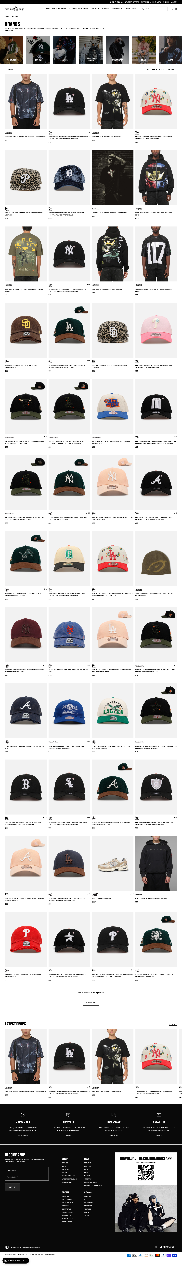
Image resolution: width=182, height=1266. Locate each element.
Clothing (72, 8)
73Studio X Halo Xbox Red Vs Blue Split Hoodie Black (153, 214)
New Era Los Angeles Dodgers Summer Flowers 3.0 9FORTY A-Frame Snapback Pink (112, 595)
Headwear (83, 8)
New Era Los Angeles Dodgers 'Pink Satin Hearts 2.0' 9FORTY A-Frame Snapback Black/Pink (69, 138)
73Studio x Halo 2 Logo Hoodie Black (107, 289)
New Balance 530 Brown (101, 898)
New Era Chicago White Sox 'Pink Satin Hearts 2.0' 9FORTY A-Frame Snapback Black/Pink (68, 823)
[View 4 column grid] (154, 69)
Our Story (66, 1196)
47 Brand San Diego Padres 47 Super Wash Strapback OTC (21, 366)
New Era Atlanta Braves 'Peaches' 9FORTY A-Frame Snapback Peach (24, 899)
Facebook (88, 1196)
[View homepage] (14, 8)
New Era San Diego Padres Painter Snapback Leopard (109, 366)
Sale (134, 8)
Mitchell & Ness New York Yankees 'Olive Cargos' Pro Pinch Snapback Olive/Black (24, 519)
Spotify (87, 1212)
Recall (87, 1169)
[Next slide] (176, 1062)
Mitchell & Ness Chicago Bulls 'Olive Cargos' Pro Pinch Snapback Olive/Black (24, 442)
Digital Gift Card (69, 1176)
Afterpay (87, 1179)
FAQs (86, 1172)
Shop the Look (68, 1203)
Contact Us (66, 1209)
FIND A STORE (158, 2)
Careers (65, 1206)
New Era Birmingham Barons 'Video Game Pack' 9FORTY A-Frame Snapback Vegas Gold (67, 595)
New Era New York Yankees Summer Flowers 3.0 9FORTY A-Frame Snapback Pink (153, 138)
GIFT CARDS (146, 2)
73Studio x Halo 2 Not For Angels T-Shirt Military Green (24, 290)
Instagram (88, 1203)
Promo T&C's (67, 1222)
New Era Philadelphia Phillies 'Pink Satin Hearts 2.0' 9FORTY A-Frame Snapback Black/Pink (112, 976)
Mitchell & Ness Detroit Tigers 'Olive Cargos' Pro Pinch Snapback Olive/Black (155, 671)
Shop (65, 1159)
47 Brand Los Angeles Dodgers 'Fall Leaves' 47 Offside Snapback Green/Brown (67, 366)
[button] (175, 8)
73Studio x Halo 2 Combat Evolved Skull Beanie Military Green (154, 595)
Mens (54, 8)
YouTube (87, 1209)
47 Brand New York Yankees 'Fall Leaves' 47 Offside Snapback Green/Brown (68, 519)
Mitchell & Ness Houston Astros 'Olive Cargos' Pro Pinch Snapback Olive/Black (156, 747)
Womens (62, 8)
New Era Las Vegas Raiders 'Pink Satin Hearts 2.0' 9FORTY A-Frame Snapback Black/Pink (154, 823)
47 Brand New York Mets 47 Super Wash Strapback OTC (68, 671)
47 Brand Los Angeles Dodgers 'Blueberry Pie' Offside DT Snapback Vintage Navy (67, 899)
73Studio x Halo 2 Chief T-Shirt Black (106, 137)
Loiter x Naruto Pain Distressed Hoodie (151, 898)
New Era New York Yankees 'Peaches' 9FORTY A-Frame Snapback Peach (112, 519)
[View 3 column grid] (149, 69)
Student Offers (90, 1182)
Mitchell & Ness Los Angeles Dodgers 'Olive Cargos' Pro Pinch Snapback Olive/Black (66, 442)
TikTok (87, 1215)
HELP (167, 2)
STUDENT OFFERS (132, 2)
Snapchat (88, 1206)
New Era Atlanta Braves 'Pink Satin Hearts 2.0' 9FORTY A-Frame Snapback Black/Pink (153, 519)
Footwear (95, 8)
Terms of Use (67, 1215)
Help (86, 1159)
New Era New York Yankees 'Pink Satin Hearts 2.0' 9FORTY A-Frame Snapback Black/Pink (67, 290)
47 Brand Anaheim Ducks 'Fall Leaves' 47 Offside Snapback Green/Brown (154, 976)
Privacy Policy (67, 1212)
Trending (115, 8)
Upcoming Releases (70, 1179)
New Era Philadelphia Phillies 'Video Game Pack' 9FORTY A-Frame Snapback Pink (154, 366)
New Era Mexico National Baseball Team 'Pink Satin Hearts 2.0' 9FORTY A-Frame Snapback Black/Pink (155, 442)
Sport (64, 1172)
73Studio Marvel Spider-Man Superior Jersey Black (25, 137)
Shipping (87, 1166)
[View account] (171, 8)
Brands (105, 8)
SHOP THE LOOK (116, 2)
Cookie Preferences (93, 1185)
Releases (125, 8)
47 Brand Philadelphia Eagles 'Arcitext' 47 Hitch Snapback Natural (111, 747)
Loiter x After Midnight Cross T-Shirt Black (109, 213)
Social (88, 1192)
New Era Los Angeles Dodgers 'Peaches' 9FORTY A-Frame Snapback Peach (111, 671)
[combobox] (154, 9)
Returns (87, 1163)
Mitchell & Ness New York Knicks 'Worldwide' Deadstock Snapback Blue (66, 747)
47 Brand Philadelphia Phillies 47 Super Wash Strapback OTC (23, 976)
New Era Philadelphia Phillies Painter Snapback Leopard (24, 214)
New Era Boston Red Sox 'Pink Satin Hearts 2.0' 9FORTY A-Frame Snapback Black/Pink (23, 823)
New (48, 8)
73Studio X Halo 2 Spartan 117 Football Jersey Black (153, 290)
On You (87, 1176)
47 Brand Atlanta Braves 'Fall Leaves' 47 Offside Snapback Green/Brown (111, 823)
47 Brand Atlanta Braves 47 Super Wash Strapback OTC (25, 747)
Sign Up (12, 1187)
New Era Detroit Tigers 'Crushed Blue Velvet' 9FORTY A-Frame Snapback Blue (66, 214)
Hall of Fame (67, 1199)
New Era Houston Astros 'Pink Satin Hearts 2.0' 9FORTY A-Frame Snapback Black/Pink (67, 976)
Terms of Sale (67, 1219)
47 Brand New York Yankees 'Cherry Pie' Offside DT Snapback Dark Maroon (24, 671)
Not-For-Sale (67, 1182)
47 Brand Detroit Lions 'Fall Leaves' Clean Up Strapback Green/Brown (23, 595)
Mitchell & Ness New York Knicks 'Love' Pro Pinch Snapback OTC (111, 442)
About (65, 1192)
